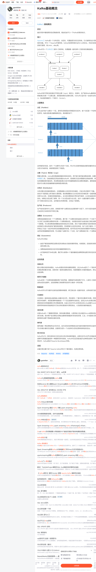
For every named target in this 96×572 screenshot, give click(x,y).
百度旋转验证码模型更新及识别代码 (18, 87)
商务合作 (49, 563)
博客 (12, 2)
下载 (17, 2)
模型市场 (38, 2)
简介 (11, 151)
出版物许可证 (59, 569)
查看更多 (19, 61)
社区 (21, 2)
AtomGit (29, 2)
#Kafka (58, 353)
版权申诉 (53, 569)
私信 (27, 23)
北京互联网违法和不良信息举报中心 (46, 568)
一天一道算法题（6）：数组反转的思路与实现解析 (20, 92)
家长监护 (57, 568)
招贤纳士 (43, 563)
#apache (44, 353)
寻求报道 (54, 563)
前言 (11, 147)
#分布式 (51, 353)
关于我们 (37, 563)
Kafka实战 (16, 135)
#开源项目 (66, 353)
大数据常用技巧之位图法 (20, 131)
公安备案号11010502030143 (52, 566)
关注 (51, 360)
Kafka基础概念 (12, 144)
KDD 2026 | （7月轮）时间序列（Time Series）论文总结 (19, 72)
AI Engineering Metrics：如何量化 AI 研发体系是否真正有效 (20, 82)
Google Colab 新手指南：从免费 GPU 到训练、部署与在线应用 (20, 77)
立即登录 (76, 565)
